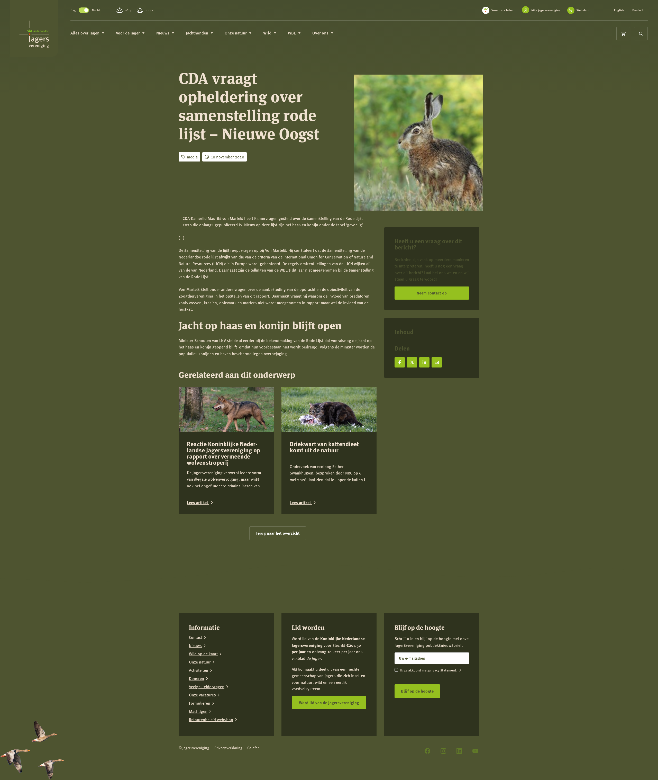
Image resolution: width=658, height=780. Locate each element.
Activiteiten (198, 670)
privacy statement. (442, 670)
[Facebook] (427, 751)
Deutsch (638, 10)
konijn (205, 347)
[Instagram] (443, 751)
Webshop (583, 10)
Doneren (196, 678)
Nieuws (195, 645)
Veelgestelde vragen (206, 687)
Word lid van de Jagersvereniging (329, 702)
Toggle (84, 10)
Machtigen (198, 711)
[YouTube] (475, 751)
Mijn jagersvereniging (546, 10)
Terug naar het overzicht (278, 533)
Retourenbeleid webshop (211, 720)
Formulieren (199, 703)
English (619, 10)
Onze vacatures (202, 695)
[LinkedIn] (459, 751)
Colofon (253, 747)
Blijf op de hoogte (417, 691)
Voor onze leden (502, 10)
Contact (195, 637)
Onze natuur (200, 662)
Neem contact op (432, 293)
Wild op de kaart (203, 654)
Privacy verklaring (228, 747)
